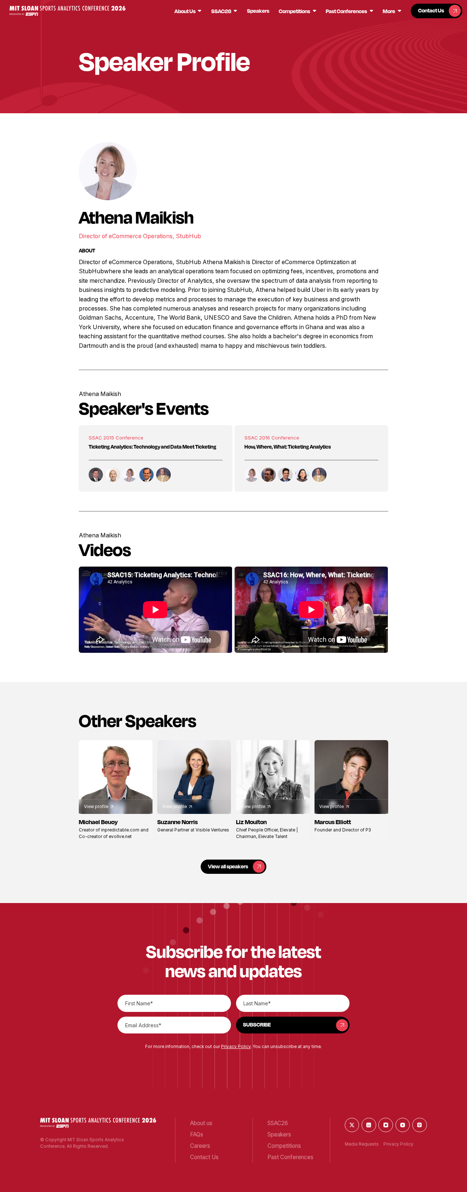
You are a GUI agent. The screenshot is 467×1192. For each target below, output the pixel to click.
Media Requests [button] (362, 1144)
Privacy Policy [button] (236, 1046)
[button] (67, 11)
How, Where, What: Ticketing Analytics (287, 446)
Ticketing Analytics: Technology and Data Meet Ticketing (152, 446)
